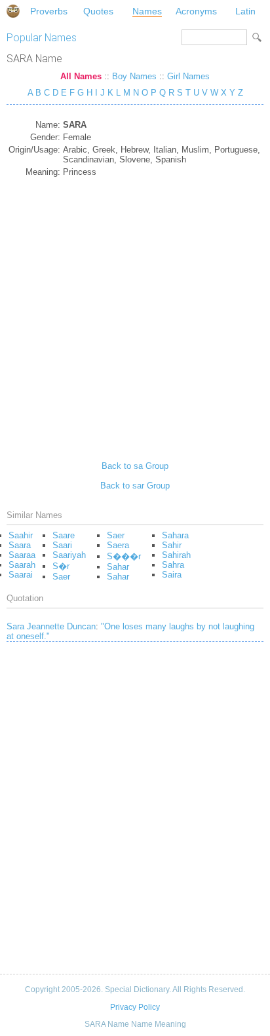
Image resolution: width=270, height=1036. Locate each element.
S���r (124, 556)
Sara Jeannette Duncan (51, 626)
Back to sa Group (135, 466)
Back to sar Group (135, 485)
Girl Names (188, 76)
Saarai (21, 575)
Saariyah (69, 555)
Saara (20, 545)
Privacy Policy (135, 1007)
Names (147, 11)
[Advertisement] (135, 314)
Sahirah (176, 555)
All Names (81, 76)
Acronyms (196, 11)
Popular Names (42, 37)
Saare (63, 535)
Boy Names (134, 76)
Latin (245, 11)
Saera (118, 545)
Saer (61, 577)
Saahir (21, 535)
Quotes (98, 11)
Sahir (172, 545)
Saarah (22, 565)
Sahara (175, 535)
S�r (60, 566)
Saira (172, 575)
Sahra (173, 565)
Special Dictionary (13, 11)
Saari (62, 545)
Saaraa (22, 555)
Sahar (118, 567)
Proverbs (49, 11)
